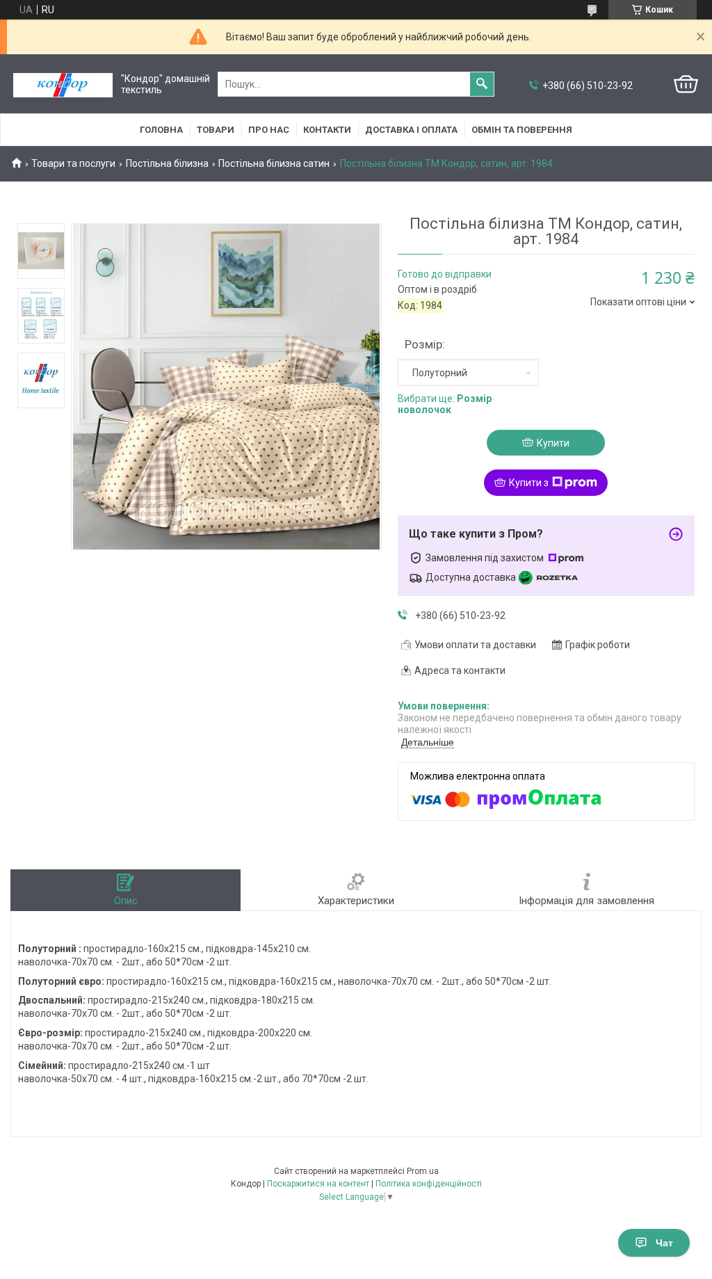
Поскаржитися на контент (318, 1184)
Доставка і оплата (411, 129)
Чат (664, 1242)
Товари (215, 129)
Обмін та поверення (521, 129)
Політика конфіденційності (428, 1184)
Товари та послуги (73, 163)
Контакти (327, 129)
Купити (553, 443)
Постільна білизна (167, 163)
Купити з (529, 482)
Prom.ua (423, 1171)
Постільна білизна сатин (274, 163)
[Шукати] (482, 84)
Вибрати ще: (445, 404)
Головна (161, 129)
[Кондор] (63, 84)
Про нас (268, 129)
